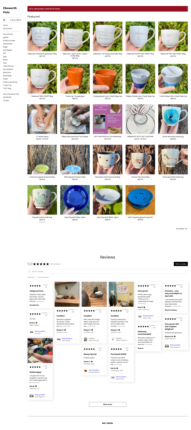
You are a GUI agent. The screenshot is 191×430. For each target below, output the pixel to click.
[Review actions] (50, 284)
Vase (5, 63)
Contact (6, 100)
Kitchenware (7, 44)
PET (4, 53)
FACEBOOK (7, 97)
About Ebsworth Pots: (11, 94)
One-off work (8, 34)
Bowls (5, 60)
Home (5, 25)
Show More (40, 301)
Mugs (5, 47)
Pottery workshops (10, 82)
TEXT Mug (7, 88)
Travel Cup (7, 85)
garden (6, 37)
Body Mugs (7, 76)
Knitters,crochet (9, 40)
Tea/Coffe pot (8, 66)
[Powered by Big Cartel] (107, 423)
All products (7, 28)
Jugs (4, 56)
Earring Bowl (8, 69)
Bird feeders (7, 50)
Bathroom (7, 72)
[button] (62, 264)
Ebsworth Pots (10, 10)
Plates (5, 79)
